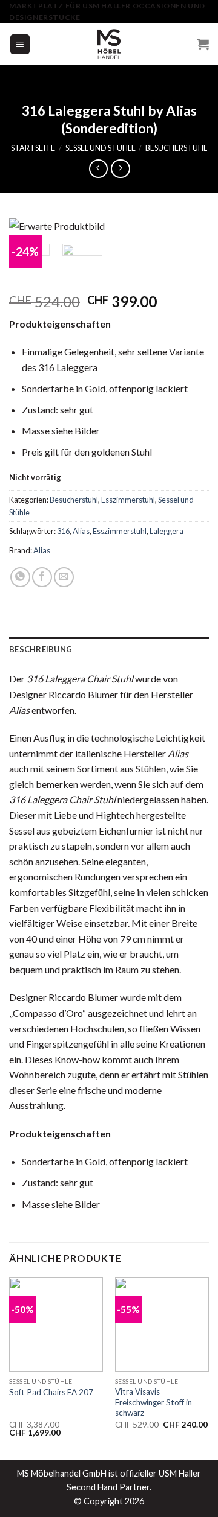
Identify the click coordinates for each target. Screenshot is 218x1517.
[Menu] (20, 44)
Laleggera (166, 531)
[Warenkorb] (203, 44)
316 (63, 531)
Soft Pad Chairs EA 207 (51, 1392)
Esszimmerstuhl (128, 499)
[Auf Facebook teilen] (42, 577)
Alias (81, 531)
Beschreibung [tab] (40, 649)
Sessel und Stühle (100, 148)
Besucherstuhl (176, 148)
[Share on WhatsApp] (20, 577)
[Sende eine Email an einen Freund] (64, 577)
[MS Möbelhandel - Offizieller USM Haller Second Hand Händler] (109, 44)
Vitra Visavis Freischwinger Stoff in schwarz (153, 1402)
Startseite (33, 148)
